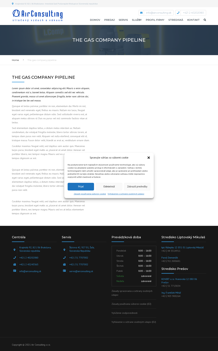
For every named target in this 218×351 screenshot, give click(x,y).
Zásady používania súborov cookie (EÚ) (131, 303)
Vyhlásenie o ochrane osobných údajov (126, 194)
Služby (137, 19)
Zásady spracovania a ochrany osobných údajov (132, 293)
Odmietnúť (109, 186)
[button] (148, 157)
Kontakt (193, 19)
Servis (123, 19)
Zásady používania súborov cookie (90, 194)
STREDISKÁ (175, 19)
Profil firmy (155, 19)
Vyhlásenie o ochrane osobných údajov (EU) (134, 321)
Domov (95, 19)
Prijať (81, 186)
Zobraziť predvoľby (137, 186)
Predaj (109, 19)
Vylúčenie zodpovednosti (124, 312)
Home (15, 60)
